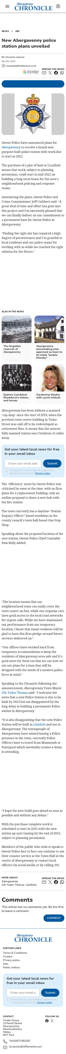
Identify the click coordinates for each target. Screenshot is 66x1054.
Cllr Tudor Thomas (15, 692)
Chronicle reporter (15, 57)
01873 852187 (21, 1041)
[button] (7, 6)
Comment (54, 918)
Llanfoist (39, 724)
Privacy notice (42, 473)
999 (17, 31)
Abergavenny (11, 147)
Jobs (5, 964)
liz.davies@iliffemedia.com (25, 1046)
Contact (7, 956)
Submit (52, 464)
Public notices (11, 967)
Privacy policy (11, 960)
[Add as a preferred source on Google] (31, 72)
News (5, 31)
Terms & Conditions (15, 953)
